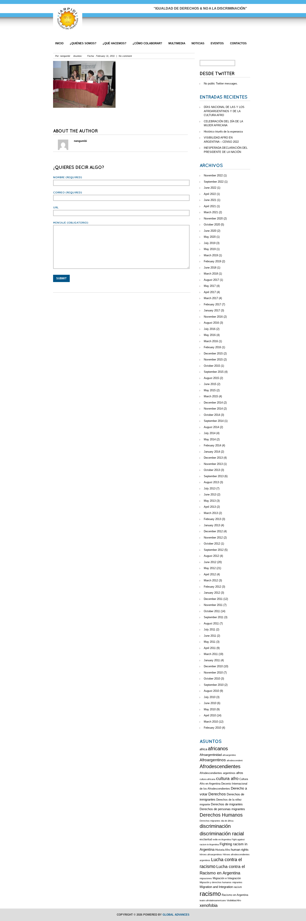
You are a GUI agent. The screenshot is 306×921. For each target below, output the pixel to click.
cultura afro (227, 778)
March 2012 (211, 580)
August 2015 (211, 378)
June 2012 (210, 562)
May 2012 (210, 568)
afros (239, 773)
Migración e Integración (227, 878)
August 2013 (211, 482)
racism (238, 887)
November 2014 (213, 408)
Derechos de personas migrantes (222, 809)
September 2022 (214, 181)
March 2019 (211, 255)
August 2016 (211, 322)
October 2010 (212, 678)
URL (55, 207)
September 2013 (214, 476)
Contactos (238, 43)
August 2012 (211, 555)
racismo (210, 893)
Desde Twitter (217, 74)
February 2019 (212, 261)
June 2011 (210, 635)
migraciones (206, 878)
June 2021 (210, 200)
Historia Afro (222, 849)
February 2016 (212, 347)
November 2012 (213, 537)
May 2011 (209, 641)
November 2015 (213, 359)
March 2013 (211, 513)
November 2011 (213, 605)
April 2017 (210, 292)
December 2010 (213, 666)
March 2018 (211, 273)
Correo (67, 192)
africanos (218, 748)
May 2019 (210, 249)
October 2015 (212, 365)
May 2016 (210, 335)
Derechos (217, 794)
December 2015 (213, 353)
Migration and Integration (216, 887)
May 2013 (210, 500)
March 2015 (211, 396)
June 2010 (210, 703)
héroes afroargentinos (211, 854)
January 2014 (212, 451)
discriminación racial (222, 833)
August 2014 (211, 427)
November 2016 (213, 316)
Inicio (59, 43)
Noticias (198, 43)
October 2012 (212, 543)
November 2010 (213, 672)
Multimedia (176, 43)
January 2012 (212, 592)
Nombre (67, 177)
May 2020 (210, 236)
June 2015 (210, 384)
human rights (240, 849)
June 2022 (210, 187)
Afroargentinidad (211, 754)
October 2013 (212, 470)
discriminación (215, 826)
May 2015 (210, 390)
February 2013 (212, 519)
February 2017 (212, 304)
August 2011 (211, 623)
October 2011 (212, 611)
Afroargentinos (213, 760)
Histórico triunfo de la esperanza (223, 131)
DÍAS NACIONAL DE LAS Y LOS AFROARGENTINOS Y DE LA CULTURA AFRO (224, 111)
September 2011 (213, 617)
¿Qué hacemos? (114, 43)
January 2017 (212, 310)
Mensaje (70, 223)
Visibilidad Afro (234, 900)
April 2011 (210, 648)
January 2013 (212, 525)
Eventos (217, 43)
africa (203, 749)
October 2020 (212, 224)
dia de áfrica (227, 820)
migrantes (237, 882)
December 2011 (213, 598)
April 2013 (210, 506)
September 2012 (214, 549)
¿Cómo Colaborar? (147, 43)
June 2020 (210, 230)
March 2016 (211, 341)
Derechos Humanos (221, 815)
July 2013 (209, 488)
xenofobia (209, 905)
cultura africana (207, 779)
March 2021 (211, 212)
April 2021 (210, 206)
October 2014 (212, 414)
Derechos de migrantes (227, 804)
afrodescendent (235, 760)
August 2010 (211, 690)
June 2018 (210, 267)
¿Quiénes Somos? (83, 43)
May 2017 (210, 285)
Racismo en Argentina (235, 894)
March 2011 (211, 654)
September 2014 (214, 420)
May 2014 (210, 439)
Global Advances (176, 914)
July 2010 (209, 697)
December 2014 (213, 402)
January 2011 (212, 660)
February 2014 (212, 445)
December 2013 (213, 457)
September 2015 (214, 371)
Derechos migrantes (210, 820)
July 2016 (209, 329)
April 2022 (210, 194)
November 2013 (213, 463)
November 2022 (213, 175)
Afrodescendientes (220, 766)
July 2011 (209, 629)
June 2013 (210, 494)
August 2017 (211, 279)
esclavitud (206, 839)
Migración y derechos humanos (215, 882)
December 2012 (213, 531)
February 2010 (212, 727)
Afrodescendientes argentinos (217, 773)
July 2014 (209, 433)
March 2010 (211, 721)
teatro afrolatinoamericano (213, 900)
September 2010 (214, 684)
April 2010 (210, 715)
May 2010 (210, 709)
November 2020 (213, 218)
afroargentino (229, 755)
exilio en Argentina (222, 839)
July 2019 (209, 243)
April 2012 (210, 574)
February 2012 (212, 586)
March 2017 (211, 298)
